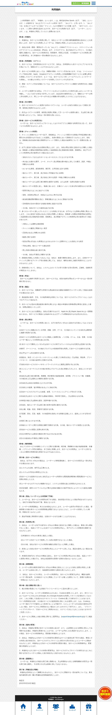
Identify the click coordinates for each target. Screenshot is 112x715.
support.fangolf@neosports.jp (72, 617)
